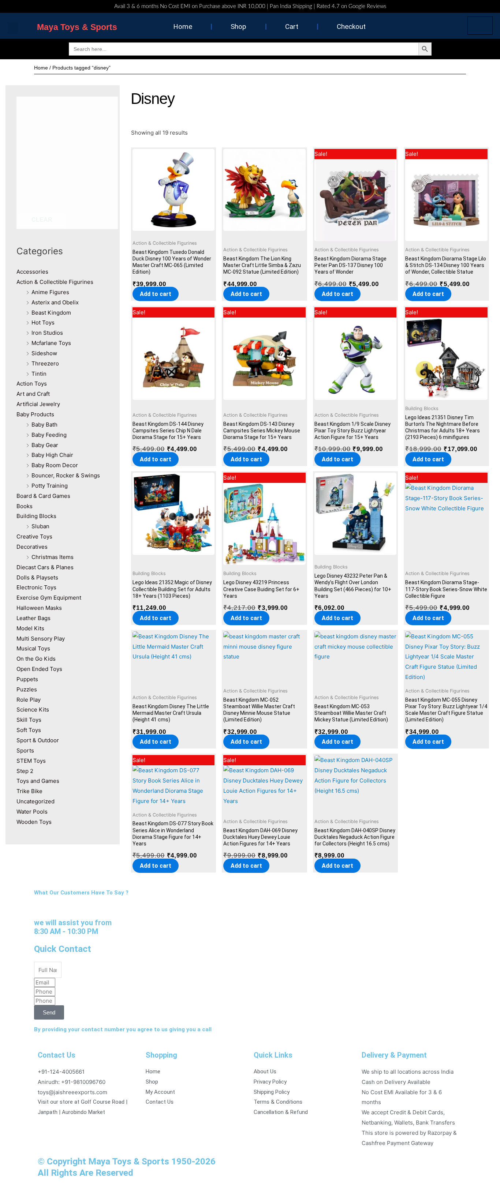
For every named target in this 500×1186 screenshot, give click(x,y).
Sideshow (44, 353)
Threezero (45, 363)
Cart (291, 26)
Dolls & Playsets (37, 577)
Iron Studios (47, 332)
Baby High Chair (52, 454)
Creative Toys (34, 536)
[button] (13, 28)
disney (153, 98)
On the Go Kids (36, 658)
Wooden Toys (34, 821)
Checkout (351, 26)
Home (182, 26)
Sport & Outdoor (37, 740)
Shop (238, 26)
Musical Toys (33, 648)
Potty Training (49, 485)
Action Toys (31, 383)
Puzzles (26, 689)
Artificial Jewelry (38, 404)
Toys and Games (37, 780)
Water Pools (32, 811)
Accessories (32, 271)
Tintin (38, 373)
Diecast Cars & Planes (45, 567)
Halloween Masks (39, 607)
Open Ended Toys (39, 668)
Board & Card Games (43, 495)
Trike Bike (29, 791)
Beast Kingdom (51, 312)
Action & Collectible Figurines (54, 281)
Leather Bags (33, 618)
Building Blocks (36, 516)
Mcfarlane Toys (51, 342)
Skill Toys (28, 719)
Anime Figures (50, 292)
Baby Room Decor (54, 465)
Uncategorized (35, 801)
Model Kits (30, 628)
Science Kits (32, 709)
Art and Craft (33, 393)
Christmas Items (52, 556)
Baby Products (35, 414)
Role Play (28, 699)
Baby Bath (44, 424)
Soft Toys (28, 730)
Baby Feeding (49, 434)
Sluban (40, 526)
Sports (25, 750)
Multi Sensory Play (40, 638)
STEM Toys (31, 760)
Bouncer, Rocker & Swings (65, 475)
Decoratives (32, 546)
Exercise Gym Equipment (48, 597)
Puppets (27, 679)
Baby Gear (44, 445)
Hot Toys (43, 322)
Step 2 (24, 770)
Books (24, 506)
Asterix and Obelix (55, 302)
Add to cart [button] (155, 293)
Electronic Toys (36, 587)
